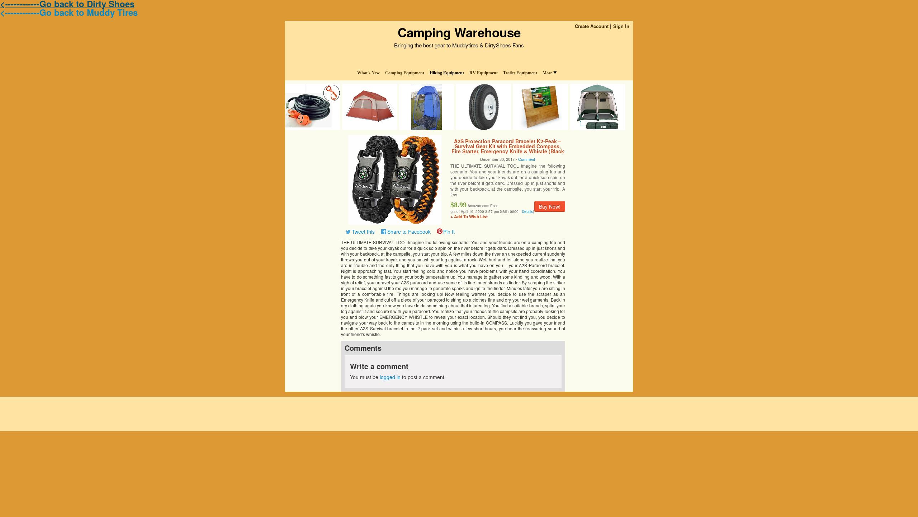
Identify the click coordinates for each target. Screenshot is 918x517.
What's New (368, 72)
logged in (390, 377)
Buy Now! (549, 206)
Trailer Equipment (520, 72)
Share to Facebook (409, 231)
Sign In (621, 26)
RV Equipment (483, 72)
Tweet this (363, 231)
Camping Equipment (404, 72)
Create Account (592, 26)
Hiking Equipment (447, 72)
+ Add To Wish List (469, 216)
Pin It (449, 231)
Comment (526, 159)
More (547, 72)
